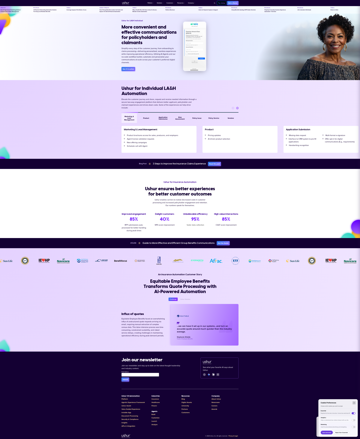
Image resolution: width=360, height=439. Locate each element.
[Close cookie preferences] (354, 403)
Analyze (155, 424)
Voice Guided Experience (131, 409)
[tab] (129, 118)
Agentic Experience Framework (133, 402)
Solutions (159, 3)
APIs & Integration (128, 426)
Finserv (154, 406)
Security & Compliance (130, 419)
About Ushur (216, 399)
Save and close (326, 432)
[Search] (214, 3)
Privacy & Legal (233, 436)
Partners (185, 409)
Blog (183, 399)
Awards (214, 409)
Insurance (155, 399)
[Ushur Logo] (126, 3)
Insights (124, 423)
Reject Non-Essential (341, 432)
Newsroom (216, 402)
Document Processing (130, 416)
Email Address (125, 372)
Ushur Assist (126, 406)
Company (191, 3)
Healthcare (156, 402)
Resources (180, 3)
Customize (155, 418)
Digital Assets (187, 402)
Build (153, 414)
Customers (169, 3)
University (185, 406)
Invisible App (126, 412)
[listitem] (159, 139)
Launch (154, 421)
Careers (214, 406)
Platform (150, 3)
